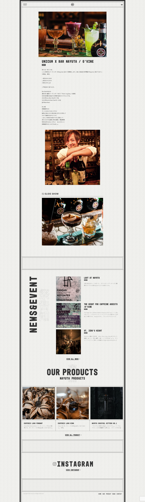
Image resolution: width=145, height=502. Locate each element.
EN (122, 5)
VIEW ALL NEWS (72, 359)
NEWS (113, 494)
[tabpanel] (72, 222)
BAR (104, 494)
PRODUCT (108, 494)
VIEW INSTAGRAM (72, 470)
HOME (99, 494)
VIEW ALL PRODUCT (72, 435)
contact (119, 494)
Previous (43, 222)
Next (101, 222)
